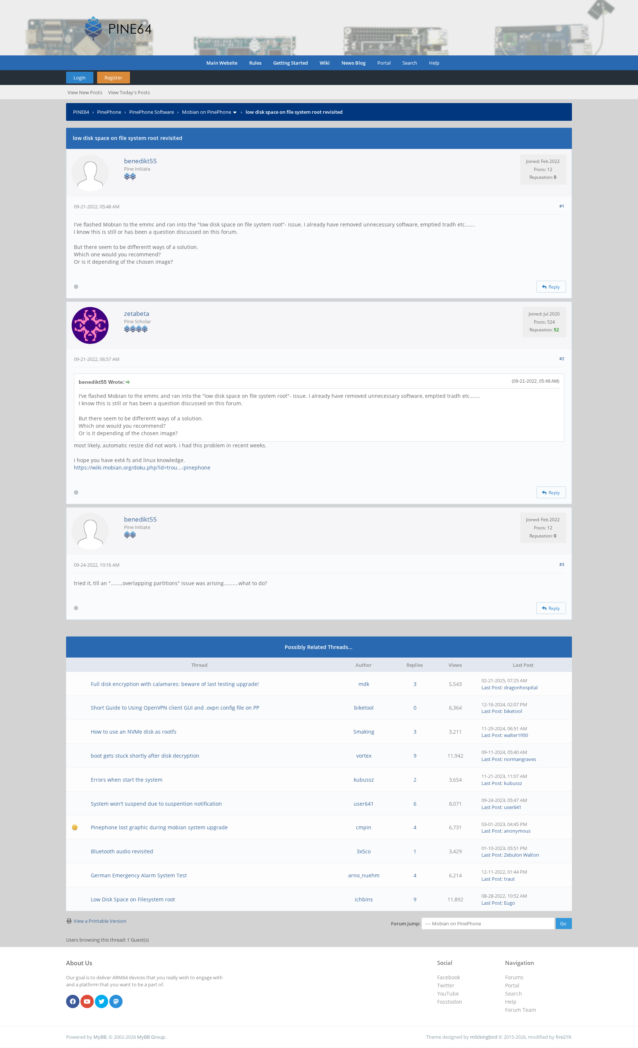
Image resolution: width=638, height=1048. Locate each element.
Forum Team (520, 1009)
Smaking (363, 731)
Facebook (448, 977)
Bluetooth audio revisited (122, 851)
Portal (384, 62)
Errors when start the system (126, 779)
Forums (514, 977)
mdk (364, 683)
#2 (561, 358)
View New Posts (85, 92)
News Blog (354, 62)
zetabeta (136, 313)
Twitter (446, 985)
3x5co (364, 851)
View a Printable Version (99, 921)
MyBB (99, 1037)
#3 (561, 564)
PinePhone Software (151, 112)
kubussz (364, 779)
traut (509, 878)
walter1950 (516, 735)
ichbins (364, 899)
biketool (364, 707)
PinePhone (109, 112)
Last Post (491, 687)
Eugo (509, 902)
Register (113, 77)
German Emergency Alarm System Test (139, 875)
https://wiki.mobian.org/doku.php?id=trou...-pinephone (142, 467)
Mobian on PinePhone (206, 112)
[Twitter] (101, 1001)
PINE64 (81, 112)
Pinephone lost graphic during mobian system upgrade (159, 827)
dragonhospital (521, 687)
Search (409, 62)
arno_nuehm (364, 875)
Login (79, 77)
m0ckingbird (483, 1037)
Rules (255, 62)
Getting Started (290, 62)
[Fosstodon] (116, 1001)
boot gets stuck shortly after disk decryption (145, 755)
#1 (561, 206)
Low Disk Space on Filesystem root (133, 899)
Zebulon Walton (521, 854)
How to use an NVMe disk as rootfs (133, 731)
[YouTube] (87, 1001)
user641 (364, 803)
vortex (363, 755)
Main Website (221, 62)
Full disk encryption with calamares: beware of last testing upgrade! (175, 683)
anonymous (517, 830)
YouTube (448, 993)
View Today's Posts (129, 92)
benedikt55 (140, 161)
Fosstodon (449, 1001)
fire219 (563, 1037)
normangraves (520, 759)
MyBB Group (151, 1037)
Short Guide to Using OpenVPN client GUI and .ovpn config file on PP (175, 707)
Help (434, 62)
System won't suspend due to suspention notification (156, 803)
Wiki (325, 62)
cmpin (363, 827)
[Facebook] (72, 1001)
